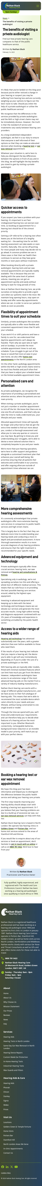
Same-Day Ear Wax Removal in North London (18, 1047)
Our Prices (7, 1011)
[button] (37, 6)
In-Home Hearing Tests (13, 1061)
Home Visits (8, 1131)
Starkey (6, 1096)
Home (5, 993)
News (5, 1019)
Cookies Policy (6, 1173)
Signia (6, 1100)
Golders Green (7, 828)
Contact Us (8, 1153)
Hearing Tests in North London (16, 1041)
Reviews (6, 1015)
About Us (7, 997)
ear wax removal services (12, 815)
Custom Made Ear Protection (15, 1057)
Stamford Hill (9, 1140)
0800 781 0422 (16, 847)
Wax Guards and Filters (13, 1070)
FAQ (5, 1024)
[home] (11, 6)
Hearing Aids (8, 1037)
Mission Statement (11, 1006)
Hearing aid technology (11, 638)
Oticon (6, 1092)
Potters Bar (23, 828)
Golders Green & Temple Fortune (17, 1126)
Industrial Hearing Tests (13, 1066)
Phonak (6, 1087)
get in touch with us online (23, 844)
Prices (5, 1109)
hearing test (28, 146)
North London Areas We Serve (15, 1144)
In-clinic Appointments (13, 1148)
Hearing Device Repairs (13, 1052)
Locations (7, 1122)
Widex (6, 1105)
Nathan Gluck (26, 871)
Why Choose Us (9, 1002)
